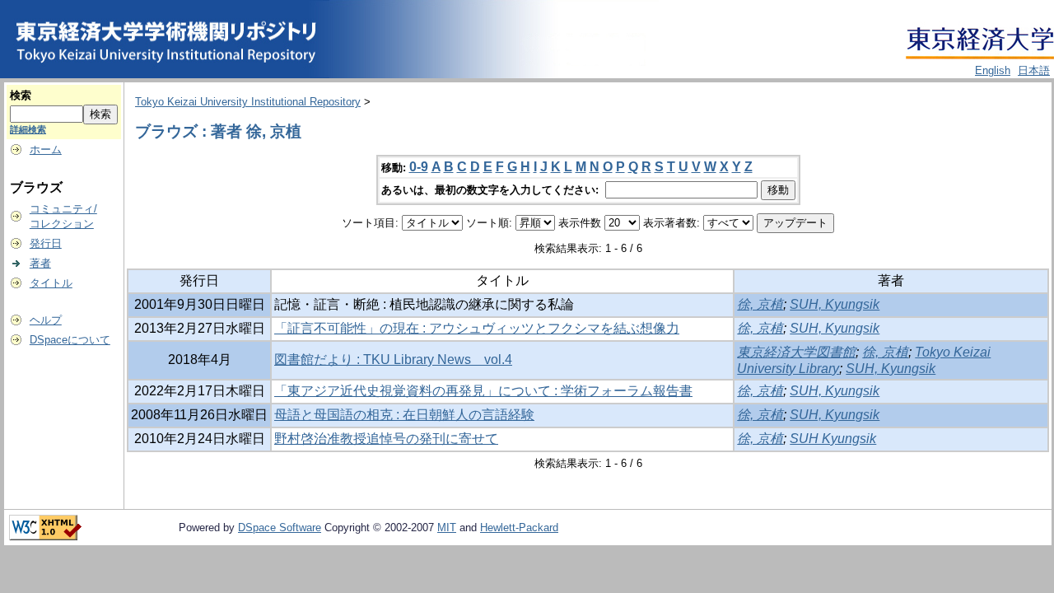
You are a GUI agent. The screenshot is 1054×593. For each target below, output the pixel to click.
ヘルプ (46, 320)
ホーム (46, 149)
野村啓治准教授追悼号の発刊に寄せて (386, 439)
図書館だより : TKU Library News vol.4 (393, 360)
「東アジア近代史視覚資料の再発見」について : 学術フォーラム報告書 (483, 391)
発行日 (46, 243)
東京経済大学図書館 (796, 352)
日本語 (1034, 70)
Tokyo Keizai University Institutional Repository (248, 102)
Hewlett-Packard (519, 527)
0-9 (418, 167)
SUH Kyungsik (833, 439)
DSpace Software (279, 527)
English (992, 70)
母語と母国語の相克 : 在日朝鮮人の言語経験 (404, 415)
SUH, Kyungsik (834, 304)
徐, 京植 (760, 304)
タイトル (51, 283)
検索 (20, 95)
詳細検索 (28, 129)
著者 (40, 263)
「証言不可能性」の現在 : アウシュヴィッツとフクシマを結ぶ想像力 (476, 328)
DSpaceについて (70, 340)
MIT (446, 527)
